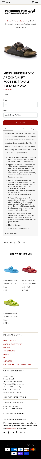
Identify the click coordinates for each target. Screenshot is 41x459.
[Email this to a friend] (26, 242)
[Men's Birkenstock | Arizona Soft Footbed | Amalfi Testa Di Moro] (20, 51)
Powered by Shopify (28, 445)
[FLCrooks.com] (20, 11)
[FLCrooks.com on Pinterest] (17, 432)
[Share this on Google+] (22, 242)
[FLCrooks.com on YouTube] (13, 432)
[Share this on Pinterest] (18, 242)
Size (5, 100)
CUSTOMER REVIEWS (10, 341)
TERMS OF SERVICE (9, 351)
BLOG (5, 358)
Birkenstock (7, 89)
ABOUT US (6, 354)
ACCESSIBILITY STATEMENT (12, 344)
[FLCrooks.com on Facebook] (9, 432)
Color (5, 110)
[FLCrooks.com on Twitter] (4, 432)
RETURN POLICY (8, 348)
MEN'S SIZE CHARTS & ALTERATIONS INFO (17, 364)
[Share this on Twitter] (10, 242)
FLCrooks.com (16, 445)
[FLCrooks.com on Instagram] (21, 432)
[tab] (8, 129)
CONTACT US (7, 361)
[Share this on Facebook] (14, 242)
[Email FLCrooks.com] (25, 432)
